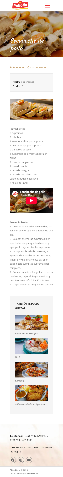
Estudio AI (32, 473)
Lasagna (19, 380)
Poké (17, 357)
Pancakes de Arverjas (26, 333)
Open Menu (47, 5)
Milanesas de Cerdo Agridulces (31, 404)
